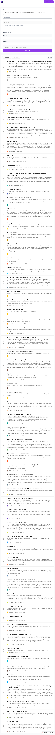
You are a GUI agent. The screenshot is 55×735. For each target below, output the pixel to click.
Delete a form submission (14, 189)
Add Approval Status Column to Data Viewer (19, 634)
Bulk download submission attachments (18, 453)
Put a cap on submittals (13, 223)
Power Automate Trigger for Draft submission (20, 439)
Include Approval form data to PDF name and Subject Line (23, 465)
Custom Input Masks (12, 721)
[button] (6, 57)
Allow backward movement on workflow (18, 98)
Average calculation (12, 593)
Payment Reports (12, 674)
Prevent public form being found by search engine (21, 536)
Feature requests (5, 5)
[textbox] (27, 27)
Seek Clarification (12, 546)
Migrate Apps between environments (17, 624)
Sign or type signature (13, 568)
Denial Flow (10, 258)
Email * (5, 41)
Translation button (12, 402)
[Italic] (6, 23)
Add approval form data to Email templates (19, 327)
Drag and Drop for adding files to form (17, 656)
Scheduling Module (12, 209)
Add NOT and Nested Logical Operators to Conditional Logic (24, 277)
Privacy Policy (13, 47)
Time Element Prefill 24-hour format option (19, 117)
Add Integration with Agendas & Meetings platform (21, 127)
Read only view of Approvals (15, 309)
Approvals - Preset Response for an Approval (19, 197)
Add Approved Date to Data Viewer (17, 616)
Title (4, 14)
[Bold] (4, 23)
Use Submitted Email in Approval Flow (17, 360)
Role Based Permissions (13, 244)
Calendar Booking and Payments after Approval (20, 351)
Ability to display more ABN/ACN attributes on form (21, 337)
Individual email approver (14, 267)
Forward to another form (14, 165)
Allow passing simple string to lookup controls (20, 474)
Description (6, 20)
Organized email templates (14, 374)
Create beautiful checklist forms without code (20, 498)
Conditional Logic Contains (14, 392)
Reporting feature (12, 141)
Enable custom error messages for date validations (21, 579)
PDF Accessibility (12, 232)
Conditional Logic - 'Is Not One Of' (16, 509)
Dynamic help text (12, 383)
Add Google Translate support (15, 318)
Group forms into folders (14, 648)
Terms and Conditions (22, 47)
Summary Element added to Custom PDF (18, 75)
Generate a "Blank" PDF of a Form (16, 522)
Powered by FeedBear (48, 732)
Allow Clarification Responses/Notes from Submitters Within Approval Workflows (29, 61)
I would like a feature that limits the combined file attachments (24, 665)
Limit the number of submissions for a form (19, 109)
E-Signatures (10, 155)
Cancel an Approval (12, 557)
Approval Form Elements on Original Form (18, 300)
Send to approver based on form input (17, 711)
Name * (5, 35)
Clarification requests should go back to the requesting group (24, 488)
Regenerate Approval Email (14, 291)
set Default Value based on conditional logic (19, 414)
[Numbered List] (14, 23)
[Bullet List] (12, 23)
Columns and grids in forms (14, 606)
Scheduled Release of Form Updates (17, 427)
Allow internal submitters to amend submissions (20, 84)
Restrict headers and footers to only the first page (21, 701)
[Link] (9, 23)
